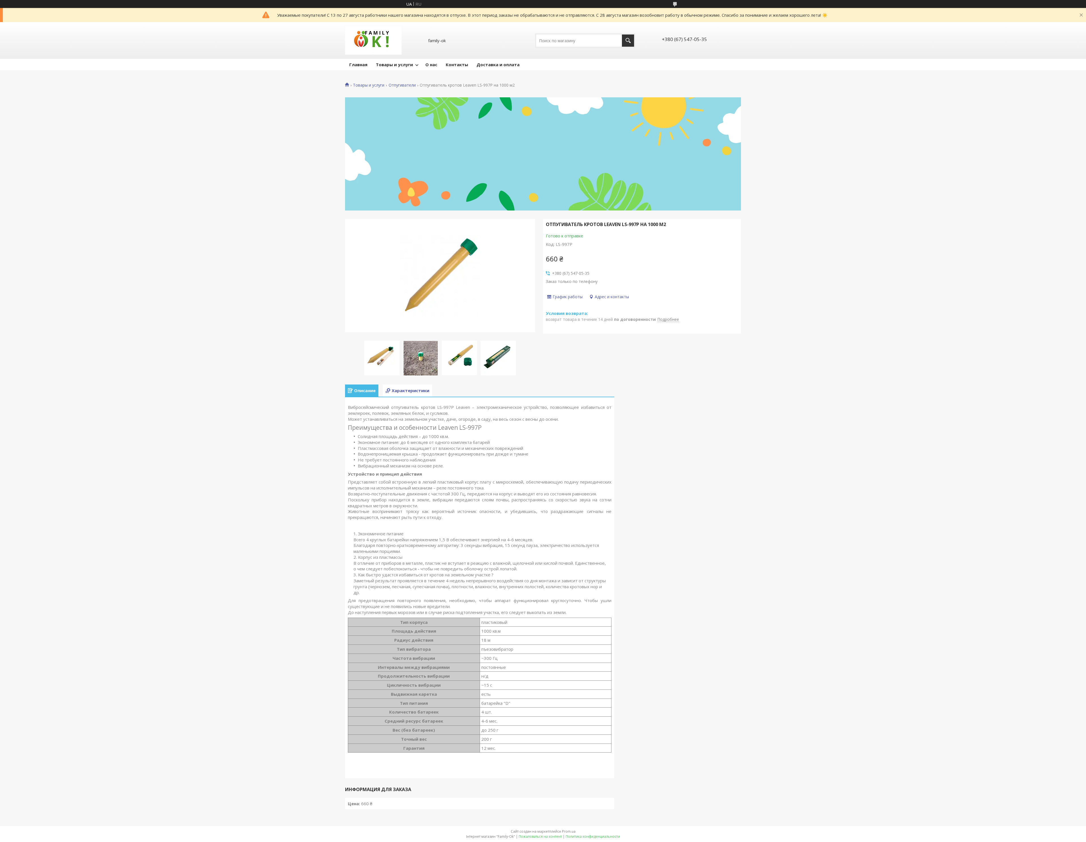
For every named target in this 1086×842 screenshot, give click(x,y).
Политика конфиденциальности (593, 836)
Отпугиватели (402, 85)
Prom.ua (569, 831)
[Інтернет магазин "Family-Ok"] (373, 40)
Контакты (457, 64)
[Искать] (628, 41)
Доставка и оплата (498, 64)
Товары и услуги (394, 64)
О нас (431, 64)
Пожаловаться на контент (540, 836)
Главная (358, 64)
